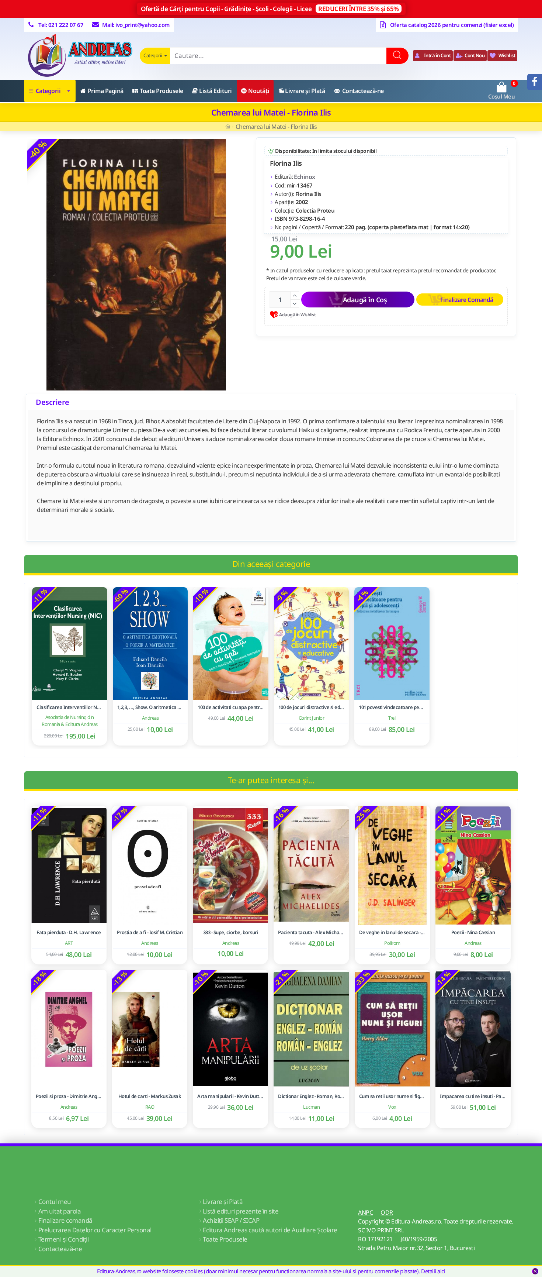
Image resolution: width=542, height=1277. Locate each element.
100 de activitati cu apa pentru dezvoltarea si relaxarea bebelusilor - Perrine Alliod (231, 707)
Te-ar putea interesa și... (271, 779)
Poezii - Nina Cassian (473, 932)
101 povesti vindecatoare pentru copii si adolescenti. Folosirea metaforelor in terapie (392, 707)
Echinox (304, 177)
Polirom (392, 943)
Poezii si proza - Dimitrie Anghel (69, 1096)
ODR (387, 1212)
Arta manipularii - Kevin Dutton (230, 1096)
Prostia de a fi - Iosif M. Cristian (150, 932)
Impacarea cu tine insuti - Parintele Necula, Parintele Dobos (473, 1096)
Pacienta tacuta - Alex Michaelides (311, 932)
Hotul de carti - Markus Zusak (149, 1096)
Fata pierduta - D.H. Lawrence (69, 932)
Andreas (150, 718)
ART (69, 943)
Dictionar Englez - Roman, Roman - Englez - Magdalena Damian (311, 1096)
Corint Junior (311, 718)
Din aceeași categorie (271, 563)
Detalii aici (433, 1271)
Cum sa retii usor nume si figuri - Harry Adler (392, 1096)
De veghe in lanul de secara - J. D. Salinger (392, 932)
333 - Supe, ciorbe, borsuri (230, 932)
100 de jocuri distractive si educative (311, 707)
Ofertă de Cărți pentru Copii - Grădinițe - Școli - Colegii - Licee (270, 8)
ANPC (365, 1212)
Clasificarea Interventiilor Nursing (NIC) (70, 707)
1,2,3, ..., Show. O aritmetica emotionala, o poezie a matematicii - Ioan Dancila (150, 707)
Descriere (52, 402)
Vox (392, 1107)
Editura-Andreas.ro (416, 1221)
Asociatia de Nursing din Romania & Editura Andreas (70, 721)
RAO (149, 1107)
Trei (391, 718)
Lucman (311, 1107)
